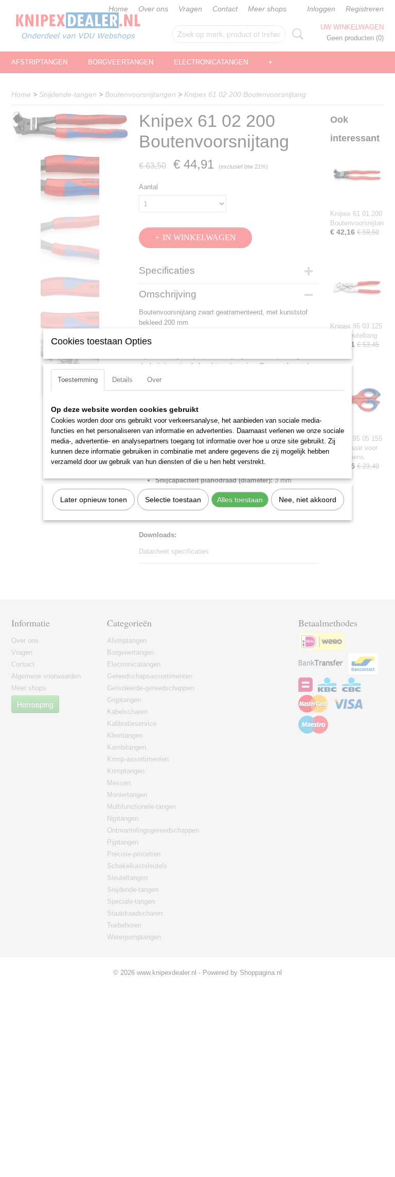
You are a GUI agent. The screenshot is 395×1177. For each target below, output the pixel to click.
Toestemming (78, 380)
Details (122, 380)
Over (154, 380)
